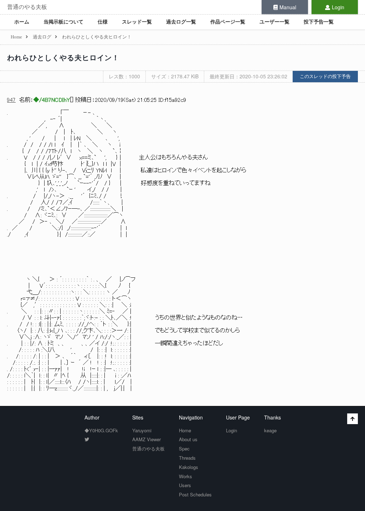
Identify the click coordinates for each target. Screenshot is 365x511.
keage (270, 430)
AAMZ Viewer (146, 439)
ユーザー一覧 (274, 22)
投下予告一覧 (319, 22)
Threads (187, 457)
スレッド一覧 (137, 22)
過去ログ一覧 (181, 22)
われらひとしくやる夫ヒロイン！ (63, 58)
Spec (184, 448)
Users (185, 485)
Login (338, 7)
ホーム (21, 22)
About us (188, 439)
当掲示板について (63, 22)
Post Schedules (195, 494)
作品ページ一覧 (227, 22)
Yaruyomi (141, 430)
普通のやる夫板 (27, 7)
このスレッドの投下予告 (325, 76)
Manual (287, 7)
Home (185, 430)
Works (185, 476)
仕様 (103, 22)
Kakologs (188, 467)
